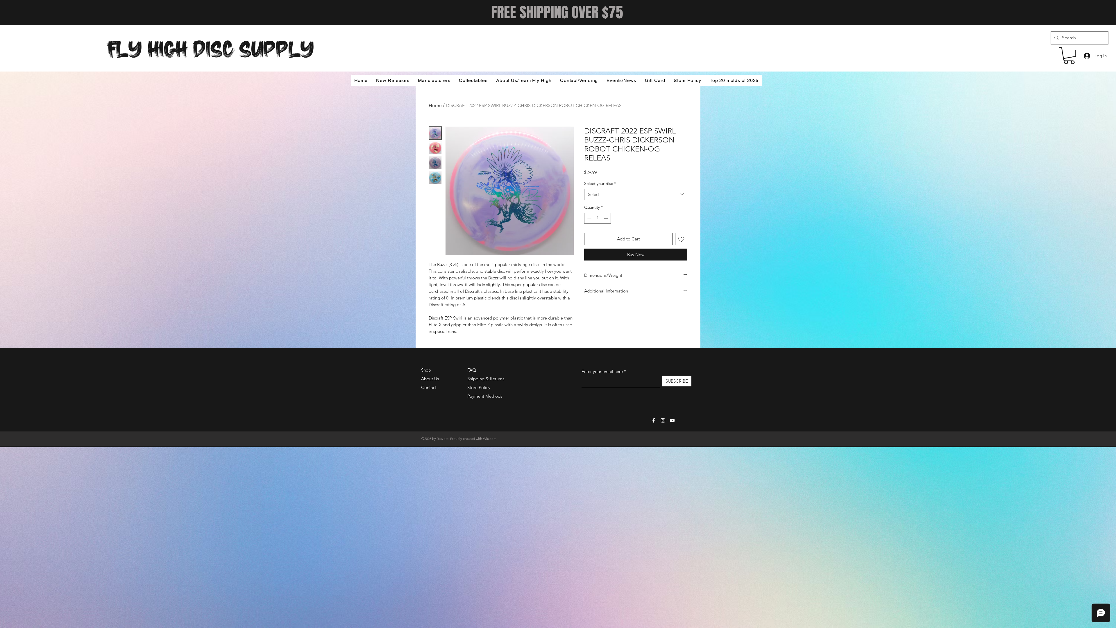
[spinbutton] (597, 218)
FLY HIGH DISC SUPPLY (210, 47)
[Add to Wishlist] (681, 239)
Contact (429, 387)
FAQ (471, 370)
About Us (430, 378)
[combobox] (635, 194)
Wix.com (489, 438)
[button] (1069, 55)
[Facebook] (654, 420)
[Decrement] (588, 218)
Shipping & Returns (485, 378)
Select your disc (600, 183)
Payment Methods (485, 396)
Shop (426, 370)
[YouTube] (672, 420)
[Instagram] (663, 420)
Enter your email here (602, 371)
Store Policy (478, 387)
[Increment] (606, 218)
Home (435, 105)
